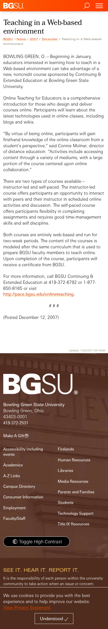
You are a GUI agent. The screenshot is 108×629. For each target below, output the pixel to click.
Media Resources (73, 481)
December (50, 39)
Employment (14, 507)
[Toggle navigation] (99, 5)
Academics (13, 465)
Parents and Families (76, 492)
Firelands (66, 449)
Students (66, 502)
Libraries (65, 470)
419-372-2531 (15, 423)
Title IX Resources (73, 524)
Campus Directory (19, 486)
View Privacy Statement (26, 607)
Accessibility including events (23, 452)
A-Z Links (11, 475)
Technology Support (75, 513)
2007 (34, 39)
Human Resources (74, 460)
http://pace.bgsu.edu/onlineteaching (38, 294)
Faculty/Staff (14, 518)
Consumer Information (23, 497)
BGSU (8, 39)
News (21, 39)
